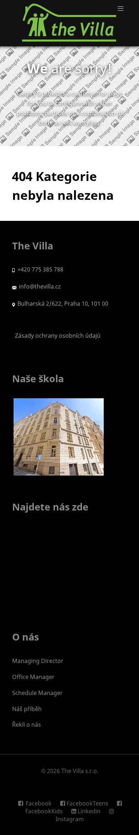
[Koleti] (69, 23)
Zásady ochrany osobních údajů (56, 335)
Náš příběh (27, 709)
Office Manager (33, 677)
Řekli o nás (26, 724)
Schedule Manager (37, 693)
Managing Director (37, 661)
